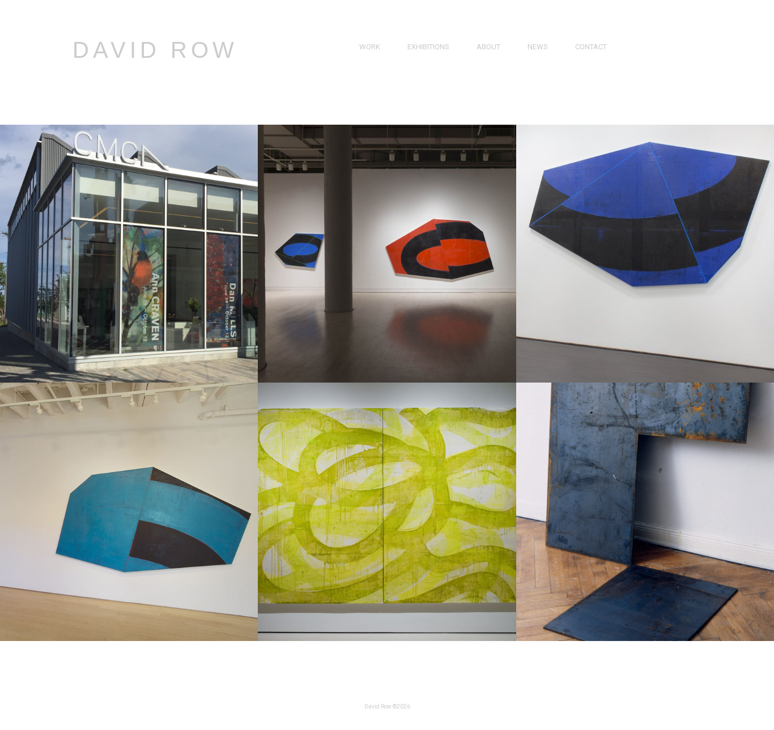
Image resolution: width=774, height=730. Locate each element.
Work (369, 47)
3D (363, 99)
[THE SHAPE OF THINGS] (129, 379)
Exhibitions (428, 47)
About (488, 47)
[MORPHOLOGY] (387, 638)
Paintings (377, 60)
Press (538, 60)
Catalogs (546, 86)
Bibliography (501, 86)
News (538, 47)
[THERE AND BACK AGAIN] (129, 638)
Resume (491, 73)
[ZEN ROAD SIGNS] (387, 379)
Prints (371, 86)
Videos (540, 73)
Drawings (378, 73)
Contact (591, 47)
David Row (155, 49)
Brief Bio (492, 60)
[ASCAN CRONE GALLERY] (645, 638)
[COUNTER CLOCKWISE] (645, 379)
